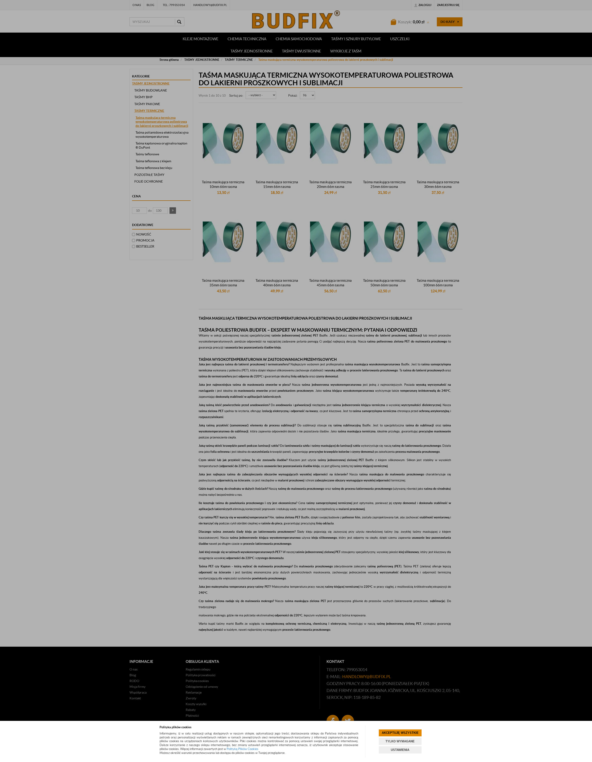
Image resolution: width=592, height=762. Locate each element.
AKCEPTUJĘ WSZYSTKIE (400, 732)
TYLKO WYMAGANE (400, 741)
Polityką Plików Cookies (242, 749)
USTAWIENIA (400, 750)
